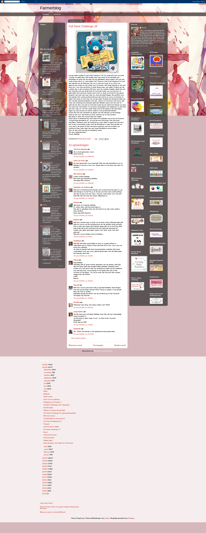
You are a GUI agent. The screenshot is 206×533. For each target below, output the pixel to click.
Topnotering (56, 14)
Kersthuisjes (48, 407)
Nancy (75, 260)
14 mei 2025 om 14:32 (83, 325)
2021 (45, 466)
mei (45, 389)
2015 (45, 482)
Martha (76, 202)
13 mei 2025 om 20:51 (83, 307)
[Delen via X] (104, 139)
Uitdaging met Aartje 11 (52, 402)
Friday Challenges (56, 79)
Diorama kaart (48, 437)
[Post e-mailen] (95, 139)
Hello (45, 391)
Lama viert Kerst (46, 503)
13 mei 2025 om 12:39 (83, 256)
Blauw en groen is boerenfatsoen (52, 512)
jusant (107, 518)
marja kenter (78, 311)
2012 (45, 491)
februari (47, 452)
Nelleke (144, 28)
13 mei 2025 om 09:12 (83, 215)
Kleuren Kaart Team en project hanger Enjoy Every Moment (59, 507)
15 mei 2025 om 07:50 (83, 334)
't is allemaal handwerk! (50, 141)
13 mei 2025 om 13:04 (83, 281)
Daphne (76, 219)
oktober (47, 375)
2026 (45, 364)
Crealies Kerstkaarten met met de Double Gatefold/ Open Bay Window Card (56, 58)
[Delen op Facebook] (106, 139)
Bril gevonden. (55, 121)
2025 (45, 367)
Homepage (45, 14)
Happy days (47, 440)
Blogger (132, 518)
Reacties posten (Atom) (103, 351)
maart (46, 449)
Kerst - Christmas (56, 164)
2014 (44, 485)
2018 (44, 474)
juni (45, 386)
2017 (44, 477)
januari (47, 454)
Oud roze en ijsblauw (51, 399)
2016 (45, 480)
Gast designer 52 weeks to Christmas (58, 443)
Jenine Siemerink (48, 98)
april (46, 446)
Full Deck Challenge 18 (52, 421)
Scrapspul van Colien (49, 120)
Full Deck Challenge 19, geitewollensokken (59, 413)
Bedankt (46, 394)
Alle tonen (60, 266)
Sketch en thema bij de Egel (54, 410)
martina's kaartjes (80, 149)
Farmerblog (50, 8)
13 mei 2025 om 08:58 (83, 183)
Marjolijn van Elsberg (81, 187)
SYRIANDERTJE (47, 226)
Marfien (76, 302)
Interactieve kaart (50, 435)
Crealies (45, 52)
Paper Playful (46, 77)
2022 (45, 463)
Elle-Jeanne (77, 174)
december (48, 369)
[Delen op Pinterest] (108, 139)
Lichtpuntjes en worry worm (54, 418)
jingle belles (46, 183)
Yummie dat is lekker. (51, 426)
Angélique (77, 241)
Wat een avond (49, 416)
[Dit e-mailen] (100, 139)
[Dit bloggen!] (102, 139)
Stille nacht (47, 396)
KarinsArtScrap (47, 162)
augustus (48, 380)
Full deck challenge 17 (51, 429)
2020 (45, 469)
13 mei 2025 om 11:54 (82, 236)
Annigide (45, 247)
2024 (45, 458)
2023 (45, 461)
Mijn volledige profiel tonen (139, 46)
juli (45, 383)
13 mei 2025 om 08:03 (83, 156)
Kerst (45, 432)
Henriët (76, 285)
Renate (44, 205)
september (48, 378)
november (48, 372)
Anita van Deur (79, 160)
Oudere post (120, 345)
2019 (45, 472)
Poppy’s (46, 424)
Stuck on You (55, 185)
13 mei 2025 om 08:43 (83, 170)
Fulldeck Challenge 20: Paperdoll (56, 405)
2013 (44, 488)
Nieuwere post (75, 345)
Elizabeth (77, 329)
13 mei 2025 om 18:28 (83, 298)
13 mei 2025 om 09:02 (83, 198)
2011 (44, 493)
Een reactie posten (78, 338)
